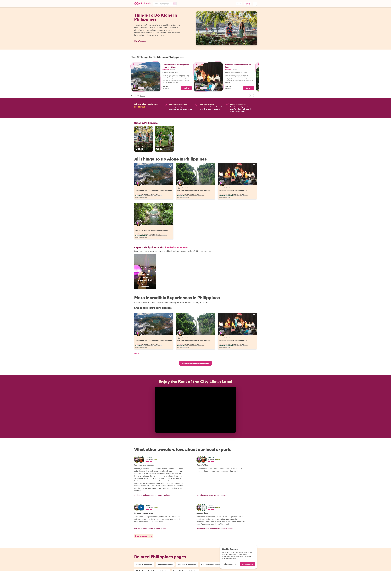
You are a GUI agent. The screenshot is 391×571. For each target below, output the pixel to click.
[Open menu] (255, 4)
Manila (139, 148)
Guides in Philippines (144, 564)
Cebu (160, 148)
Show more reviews (142, 536)
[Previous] (250, 95)
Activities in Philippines (187, 564)
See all (136, 353)
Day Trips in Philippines (210, 564)
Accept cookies (247, 564)
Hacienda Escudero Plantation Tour (233, 190)
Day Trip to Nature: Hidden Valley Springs (151, 230)
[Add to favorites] (170, 165)
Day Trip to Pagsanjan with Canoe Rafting (193, 190)
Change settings (230, 564)
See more (145, 285)
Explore (186, 88)
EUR (238, 3)
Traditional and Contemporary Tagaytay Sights (153, 190)
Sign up (247, 3)
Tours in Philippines (165, 564)
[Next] (254, 95)
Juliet (156, 459)
